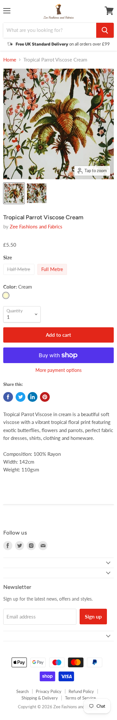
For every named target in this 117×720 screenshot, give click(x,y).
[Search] (105, 30)
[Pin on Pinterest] (45, 397)
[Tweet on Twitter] (20, 397)
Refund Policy (81, 691)
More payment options (58, 370)
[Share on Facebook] (8, 397)
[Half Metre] (19, 276)
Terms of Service (80, 697)
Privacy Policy (48, 691)
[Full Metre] (53, 276)
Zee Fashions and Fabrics (36, 226)
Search (22, 691)
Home (9, 59)
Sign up (93, 616)
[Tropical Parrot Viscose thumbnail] (14, 193)
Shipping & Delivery (39, 697)
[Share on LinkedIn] (32, 397)
